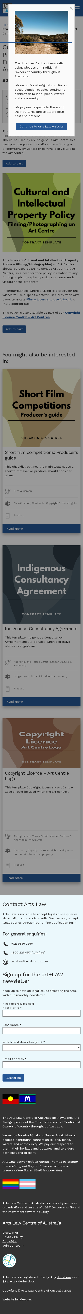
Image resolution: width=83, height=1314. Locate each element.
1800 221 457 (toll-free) (28, 952)
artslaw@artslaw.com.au (29, 961)
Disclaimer (10, 1232)
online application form (59, 922)
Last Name (12, 1025)
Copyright (10, 1241)
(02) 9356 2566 (22, 943)
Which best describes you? (24, 1042)
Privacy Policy (13, 1237)
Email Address (14, 1059)
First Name (12, 1007)
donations (64, 1277)
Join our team (13, 1245)
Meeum (25, 1299)
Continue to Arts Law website (42, 126)
